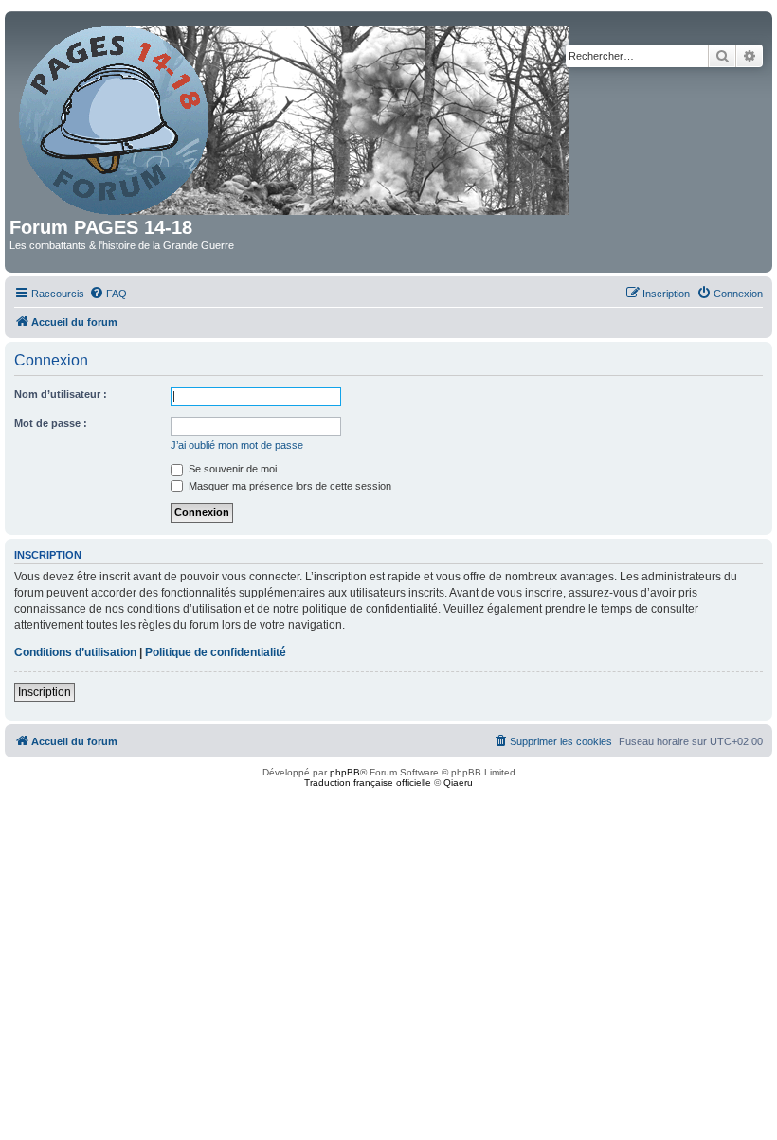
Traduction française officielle (367, 782)
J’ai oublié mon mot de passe (237, 445)
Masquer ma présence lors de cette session (288, 485)
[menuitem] (108, 293)
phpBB (345, 772)
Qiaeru (458, 782)
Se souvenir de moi (231, 468)
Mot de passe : (50, 423)
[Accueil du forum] (295, 116)
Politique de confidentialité (215, 652)
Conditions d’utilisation (75, 652)
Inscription (44, 692)
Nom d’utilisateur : (60, 394)
